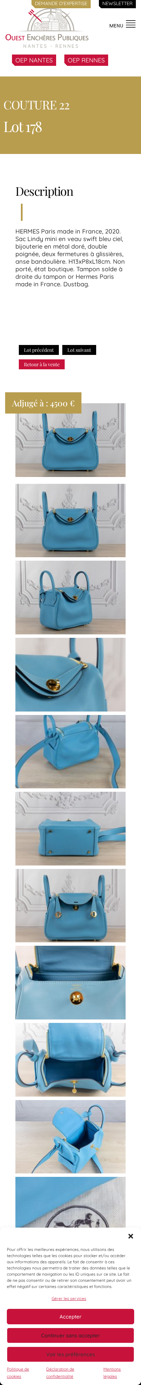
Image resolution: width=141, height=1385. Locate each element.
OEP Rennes (86, 60)
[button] (130, 1236)
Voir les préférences (70, 1354)
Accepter (70, 1316)
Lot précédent (39, 350)
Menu (117, 25)
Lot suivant (79, 350)
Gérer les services (69, 1298)
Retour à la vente (42, 364)
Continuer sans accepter (70, 1335)
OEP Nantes (34, 60)
